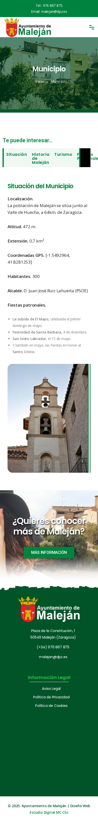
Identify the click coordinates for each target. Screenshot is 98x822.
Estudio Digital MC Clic (49, 812)
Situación (16, 154)
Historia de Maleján (40, 158)
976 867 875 (53, 5)
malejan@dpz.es (54, 11)
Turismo (63, 154)
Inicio (39, 81)
